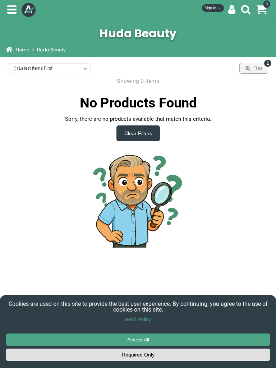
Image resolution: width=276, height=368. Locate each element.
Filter (260, 67)
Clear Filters (138, 133)
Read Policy (138, 319)
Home (22, 50)
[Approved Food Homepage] (30, 10)
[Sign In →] (231, 9)
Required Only (138, 355)
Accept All (138, 339)
